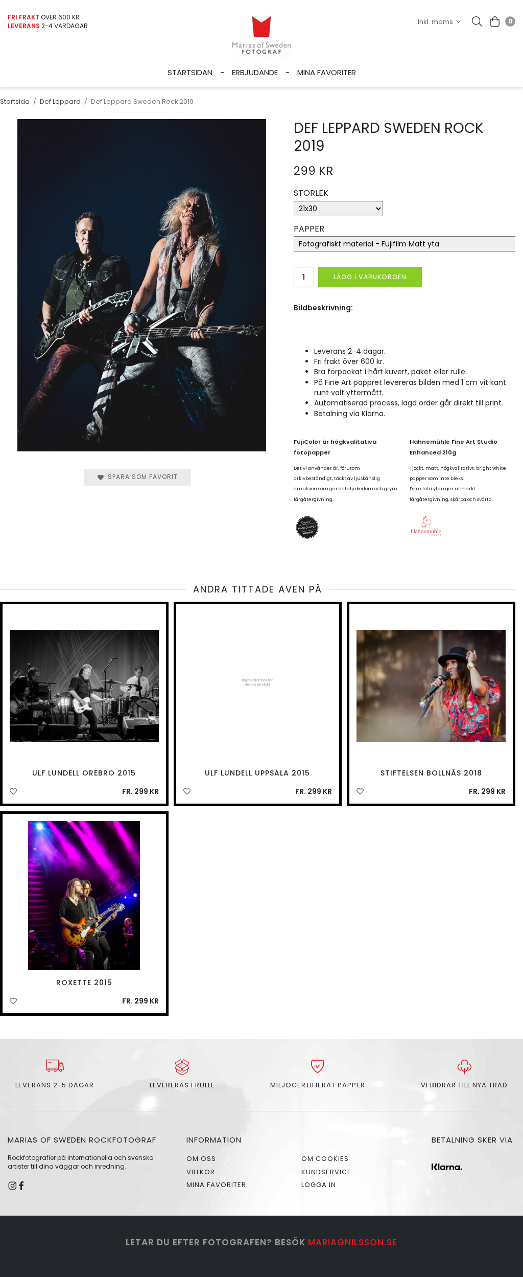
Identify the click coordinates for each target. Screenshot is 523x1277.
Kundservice (326, 1172)
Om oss (201, 1159)
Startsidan (190, 72)
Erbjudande (255, 72)
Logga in (318, 1185)
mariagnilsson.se (352, 1242)
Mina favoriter (326, 72)
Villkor (200, 1172)
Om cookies (325, 1159)
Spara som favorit (141, 476)
